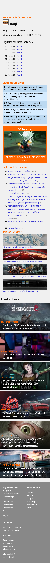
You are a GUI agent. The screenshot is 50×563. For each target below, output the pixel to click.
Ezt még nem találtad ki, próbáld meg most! (25, 158)
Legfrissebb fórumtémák (15, 167)
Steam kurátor (31, 504)
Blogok (6, 515)
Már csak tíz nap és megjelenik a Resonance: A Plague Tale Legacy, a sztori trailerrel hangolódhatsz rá (24, 96)
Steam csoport (32, 501)
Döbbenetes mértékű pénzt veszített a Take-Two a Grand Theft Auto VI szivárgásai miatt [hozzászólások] (26, 186)
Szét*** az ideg (14, 215)
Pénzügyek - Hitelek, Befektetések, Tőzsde (25, 221)
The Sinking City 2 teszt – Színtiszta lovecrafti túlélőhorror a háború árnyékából (23, 111)
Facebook (30, 492)
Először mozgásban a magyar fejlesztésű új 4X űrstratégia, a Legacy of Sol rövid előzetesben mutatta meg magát (24, 119)
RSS (4, 511)
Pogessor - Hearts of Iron (13, 530)
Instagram (30, 498)
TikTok (28, 507)
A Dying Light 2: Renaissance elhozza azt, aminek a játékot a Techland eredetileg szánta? (23, 104)
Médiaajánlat (8, 504)
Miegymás (7, 535)
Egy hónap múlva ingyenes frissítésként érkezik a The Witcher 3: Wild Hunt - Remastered (24, 88)
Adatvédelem (8, 507)
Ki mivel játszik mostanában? (20, 171)
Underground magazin (12, 527)
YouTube (29, 495)
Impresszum (8, 501)
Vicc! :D (20, 46)
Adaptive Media (9, 549)
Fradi (10, 218)
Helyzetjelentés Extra (16, 193)
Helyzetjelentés (14, 228)
